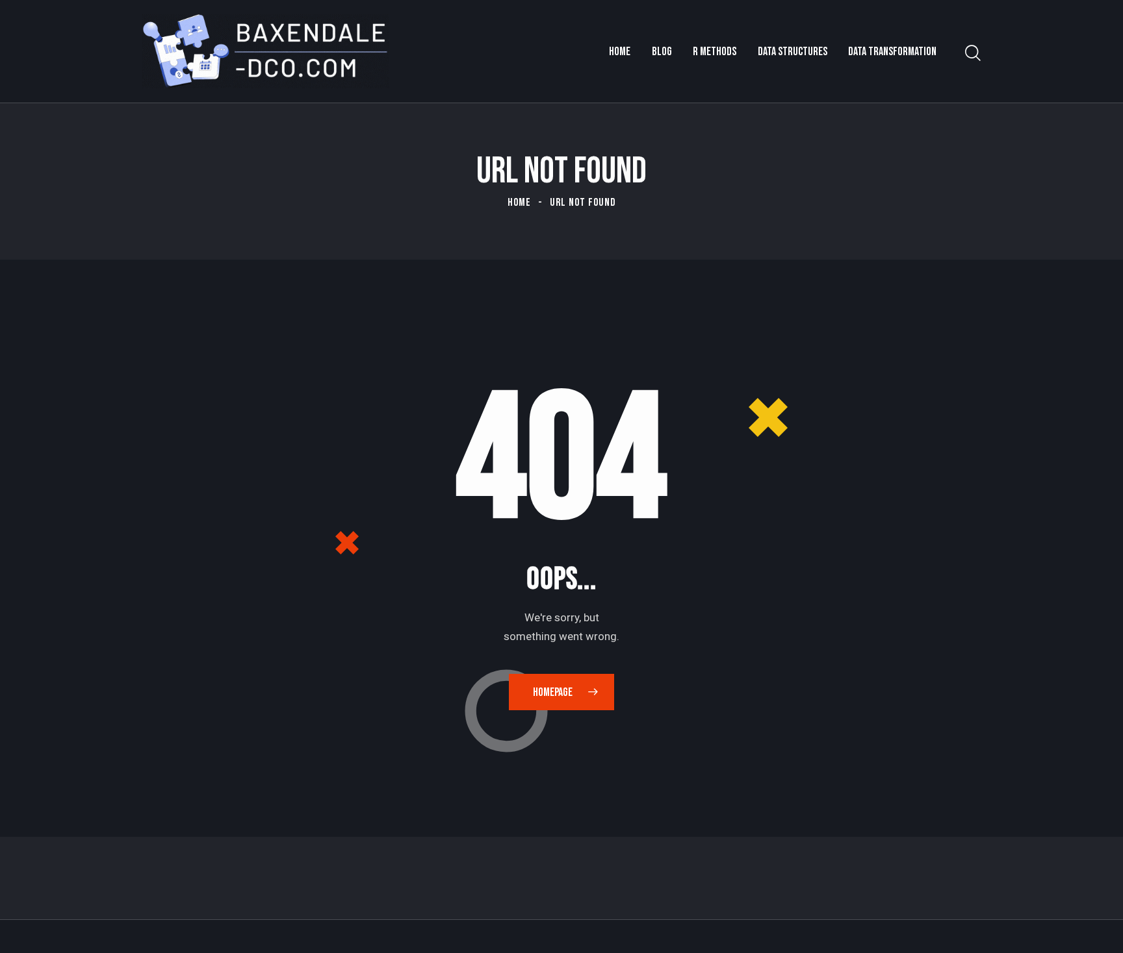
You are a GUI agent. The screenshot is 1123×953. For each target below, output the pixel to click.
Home (519, 202)
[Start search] (973, 53)
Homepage (553, 692)
